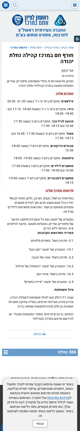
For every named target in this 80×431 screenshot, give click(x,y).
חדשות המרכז (18, 48)
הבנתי (40, 423)
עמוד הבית (67, 48)
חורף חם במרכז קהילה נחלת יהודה (41, 58)
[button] (74, 5)
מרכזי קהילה (52, 48)
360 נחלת (36, 48)
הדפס (38, 334)
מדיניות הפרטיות (58, 397)
